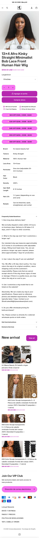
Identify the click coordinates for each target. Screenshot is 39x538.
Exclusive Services (8, 327)
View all (32, 338)
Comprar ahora (19, 100)
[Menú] (2, 7)
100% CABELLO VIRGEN (10, 522)
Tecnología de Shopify (29, 529)
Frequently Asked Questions (11, 216)
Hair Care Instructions (9, 322)
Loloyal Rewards (8, 507)
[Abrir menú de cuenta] (31, 7)
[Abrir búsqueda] (7, 7)
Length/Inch (6, 75)
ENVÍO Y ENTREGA (8, 511)
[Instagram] (19, 534)
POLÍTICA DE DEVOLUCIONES (12, 518)
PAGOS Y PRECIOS (8, 514)
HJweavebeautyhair (15, 529)
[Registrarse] (34, 489)
